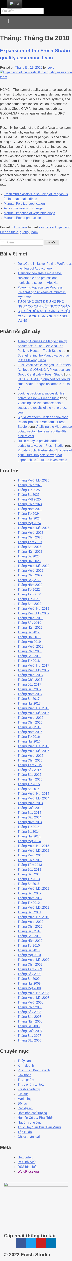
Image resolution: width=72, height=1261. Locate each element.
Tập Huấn (25, 1132)
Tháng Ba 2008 (29, 1026)
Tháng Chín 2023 (30, 537)
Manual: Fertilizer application (24, 203)
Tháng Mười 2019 (30, 618)
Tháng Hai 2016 (29, 741)
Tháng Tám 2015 (30, 765)
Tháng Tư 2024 (29, 513)
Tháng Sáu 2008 (29, 1016)
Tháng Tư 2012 (29, 902)
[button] (66, 22)
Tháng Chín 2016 (30, 722)
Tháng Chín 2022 (30, 575)
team (34, 232)
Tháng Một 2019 (29, 641)
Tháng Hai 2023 (29, 561)
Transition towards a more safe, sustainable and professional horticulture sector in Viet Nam (40, 277)
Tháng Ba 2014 (29, 831)
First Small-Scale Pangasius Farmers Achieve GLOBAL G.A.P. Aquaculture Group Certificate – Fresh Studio (44, 369)
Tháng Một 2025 (29, 499)
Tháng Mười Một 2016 (33, 713)
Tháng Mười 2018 (30, 646)
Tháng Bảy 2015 (29, 770)
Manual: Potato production (22, 217)
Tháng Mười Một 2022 (33, 566)
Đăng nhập (25, 1157)
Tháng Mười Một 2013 (33, 850)
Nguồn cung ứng (30, 1122)
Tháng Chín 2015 (30, 760)
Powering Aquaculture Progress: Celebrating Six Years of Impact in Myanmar (42, 292)
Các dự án (25, 1108)
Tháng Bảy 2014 (29, 812)
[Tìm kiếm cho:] (22, 242)
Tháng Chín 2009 (30, 964)
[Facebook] (37, 3)
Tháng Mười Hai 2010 (33, 917)
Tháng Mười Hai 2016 (33, 708)
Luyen (51, 67)
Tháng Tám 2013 (30, 865)
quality (24, 232)
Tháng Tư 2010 (29, 945)
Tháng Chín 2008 (30, 1007)
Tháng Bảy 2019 (29, 622)
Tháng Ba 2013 (29, 883)
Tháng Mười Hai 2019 (33, 608)
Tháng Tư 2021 (29, 599)
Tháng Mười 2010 (30, 921)
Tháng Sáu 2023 (29, 547)
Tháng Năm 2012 (30, 898)
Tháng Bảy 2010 (29, 931)
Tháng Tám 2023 (30, 542)
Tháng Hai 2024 (29, 518)
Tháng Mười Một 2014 (33, 798)
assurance (46, 227)
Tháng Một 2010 (29, 955)
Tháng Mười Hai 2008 (33, 993)
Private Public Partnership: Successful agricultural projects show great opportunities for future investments (45, 455)
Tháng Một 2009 (29, 988)
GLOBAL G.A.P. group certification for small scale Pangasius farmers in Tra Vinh (44, 383)
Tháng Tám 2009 (30, 969)
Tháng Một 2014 (29, 841)
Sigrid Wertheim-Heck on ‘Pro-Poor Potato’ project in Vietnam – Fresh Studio (43, 421)
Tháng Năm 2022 (30, 585)
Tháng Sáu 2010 (29, 936)
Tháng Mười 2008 (30, 1002)
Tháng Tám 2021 (30, 594)
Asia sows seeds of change (23, 208)
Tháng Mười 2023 (30, 532)
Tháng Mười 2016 (30, 717)
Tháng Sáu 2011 (29, 912)
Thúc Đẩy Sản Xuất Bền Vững (39, 1127)
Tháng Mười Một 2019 (33, 613)
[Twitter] (46, 3)
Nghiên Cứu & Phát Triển (36, 1117)
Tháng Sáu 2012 (29, 893)
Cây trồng (24, 1075)
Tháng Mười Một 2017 (33, 670)
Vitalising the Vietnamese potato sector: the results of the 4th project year (42, 407)
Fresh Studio (9, 232)
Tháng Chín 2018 (30, 651)
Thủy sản (24, 1060)
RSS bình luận (28, 1166)
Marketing (25, 1098)
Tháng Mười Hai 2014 (33, 793)
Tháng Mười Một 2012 (33, 888)
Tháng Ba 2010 (29, 950)
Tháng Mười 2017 (30, 675)
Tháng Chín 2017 (30, 679)
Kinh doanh (26, 1065)
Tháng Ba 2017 (29, 698)
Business (20, 227)
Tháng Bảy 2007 (29, 1035)
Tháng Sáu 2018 (29, 656)
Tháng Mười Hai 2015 (33, 746)
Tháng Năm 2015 (30, 779)
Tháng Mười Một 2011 (33, 907)
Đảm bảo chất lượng (32, 1113)
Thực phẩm (26, 1079)
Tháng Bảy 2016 (29, 727)
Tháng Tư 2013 (29, 879)
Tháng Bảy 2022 (29, 580)
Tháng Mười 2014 (30, 803)
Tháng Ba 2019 (29, 632)
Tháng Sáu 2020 (29, 603)
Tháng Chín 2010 (30, 926)
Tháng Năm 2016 (30, 732)
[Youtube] (56, 3)
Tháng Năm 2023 (30, 551)
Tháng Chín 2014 (30, 808)
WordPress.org (28, 1171)
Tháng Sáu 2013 (29, 874)
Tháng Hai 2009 (29, 983)
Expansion (62, 227)
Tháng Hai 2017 (29, 703)
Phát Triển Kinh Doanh (34, 1070)
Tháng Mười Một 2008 (33, 997)
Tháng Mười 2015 (30, 755)
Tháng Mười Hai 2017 (33, 665)
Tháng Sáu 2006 (29, 1040)
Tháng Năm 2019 (30, 627)
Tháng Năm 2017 (30, 694)
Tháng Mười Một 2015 (33, 751)
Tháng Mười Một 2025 (33, 480)
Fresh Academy (29, 1089)
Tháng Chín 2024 (30, 504)
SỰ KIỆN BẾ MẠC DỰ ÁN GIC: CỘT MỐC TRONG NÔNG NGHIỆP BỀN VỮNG (44, 315)
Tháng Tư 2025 (29, 490)
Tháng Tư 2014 (29, 827)
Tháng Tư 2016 (29, 736)
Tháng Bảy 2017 (29, 684)
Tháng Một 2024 (29, 523)
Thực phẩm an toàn (31, 1084)
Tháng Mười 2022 (30, 570)
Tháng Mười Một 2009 (33, 959)
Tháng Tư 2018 (29, 660)
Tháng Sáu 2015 (29, 774)
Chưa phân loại (29, 1136)
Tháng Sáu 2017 (29, 689)
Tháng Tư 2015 (29, 784)
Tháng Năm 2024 (30, 509)
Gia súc (23, 1094)
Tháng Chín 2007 (30, 1031)
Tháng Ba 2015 (29, 789)
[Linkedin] (65, 3)
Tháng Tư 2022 (29, 589)
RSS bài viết (26, 1162)
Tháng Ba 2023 (29, 556)
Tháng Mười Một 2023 (33, 528)
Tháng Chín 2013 (30, 860)
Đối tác (23, 1103)
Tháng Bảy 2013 (29, 869)
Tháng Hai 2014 (29, 836)
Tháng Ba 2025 (29, 494)
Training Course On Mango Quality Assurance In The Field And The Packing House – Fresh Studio (42, 346)
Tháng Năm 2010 (30, 940)
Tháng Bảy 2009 (29, 974)
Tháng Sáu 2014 (29, 817)
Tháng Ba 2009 (29, 978)
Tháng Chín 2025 (30, 485)
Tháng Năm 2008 (30, 1021)
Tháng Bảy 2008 (29, 1012)
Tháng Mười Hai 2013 (33, 846)
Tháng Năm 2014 (30, 822)
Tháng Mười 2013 (30, 855)
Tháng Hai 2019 (29, 637)
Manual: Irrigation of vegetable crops (29, 213)
